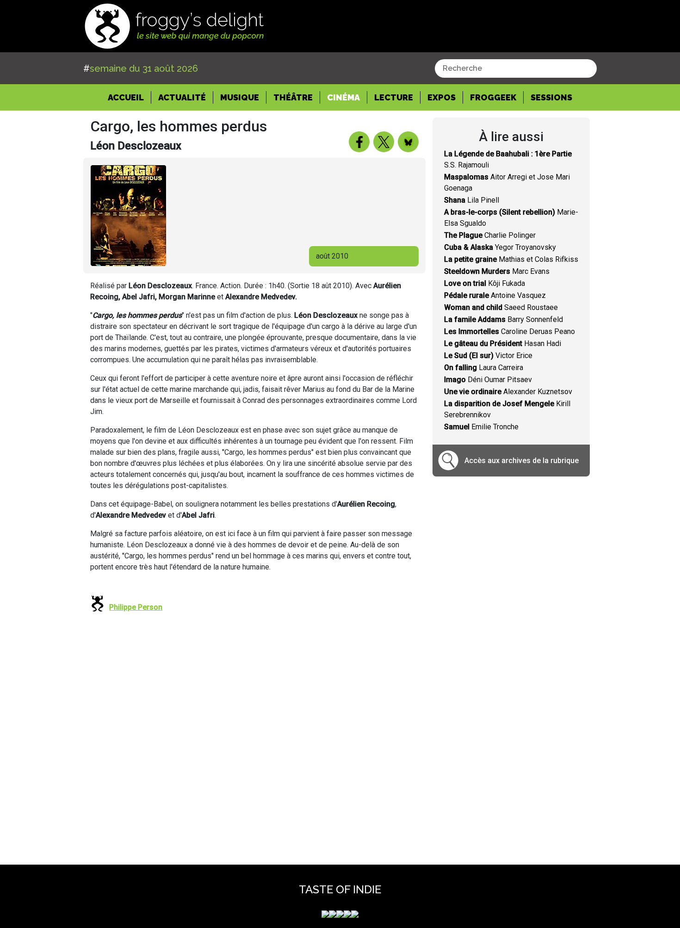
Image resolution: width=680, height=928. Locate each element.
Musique (239, 97)
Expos (441, 97)
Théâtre (293, 97)
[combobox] (516, 68)
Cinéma (343, 97)
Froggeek (493, 97)
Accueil (129, 97)
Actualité (182, 97)
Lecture (393, 97)
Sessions (551, 97)
